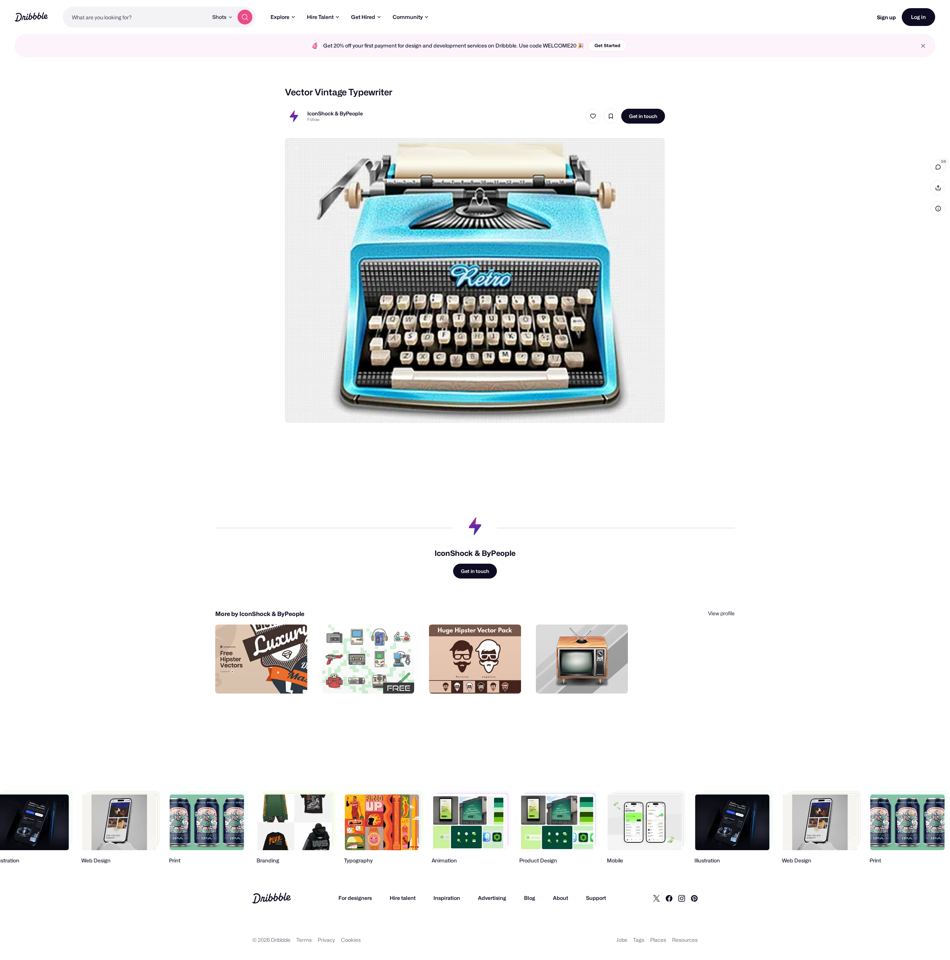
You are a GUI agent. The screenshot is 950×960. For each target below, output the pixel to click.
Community (408, 17)
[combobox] (135, 17)
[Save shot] (610, 116)
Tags (638, 940)
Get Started (607, 45)
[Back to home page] (31, 17)
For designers (355, 898)
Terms (304, 940)
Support (596, 898)
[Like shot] (593, 116)
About (560, 898)
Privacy (326, 940)
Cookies (351, 940)
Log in (918, 17)
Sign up (886, 17)
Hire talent (403, 898)
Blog (529, 898)
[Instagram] (681, 898)
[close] (923, 46)
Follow (313, 119)
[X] (656, 898)
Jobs (621, 940)
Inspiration (446, 898)
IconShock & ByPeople (335, 113)
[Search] (245, 17)
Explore (280, 17)
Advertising (492, 898)
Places (658, 940)
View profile (721, 613)
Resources (685, 940)
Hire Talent (320, 17)
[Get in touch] (264, 680)
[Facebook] (669, 898)
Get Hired (363, 17)
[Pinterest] (694, 898)
